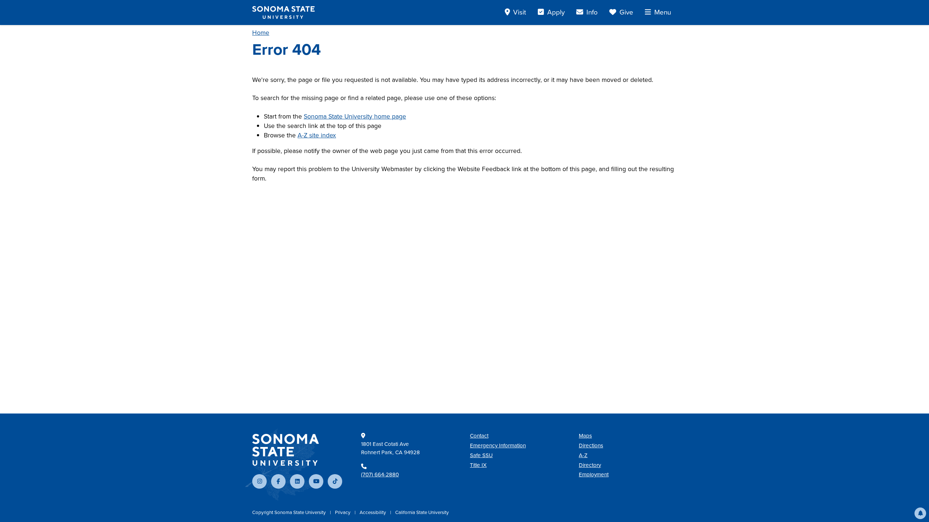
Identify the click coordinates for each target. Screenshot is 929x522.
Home (260, 32)
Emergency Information (498, 446)
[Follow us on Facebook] (278, 481)
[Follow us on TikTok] (335, 481)
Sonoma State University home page (355, 116)
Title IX (478, 465)
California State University (422, 512)
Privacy (343, 512)
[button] (920, 513)
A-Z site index (317, 135)
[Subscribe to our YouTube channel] (316, 481)
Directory (590, 465)
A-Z (583, 455)
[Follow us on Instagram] (259, 481)
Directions (591, 446)
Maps (585, 436)
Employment (594, 474)
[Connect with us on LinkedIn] (297, 481)
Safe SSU (481, 455)
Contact (479, 436)
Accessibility (373, 512)
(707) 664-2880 (380, 474)
